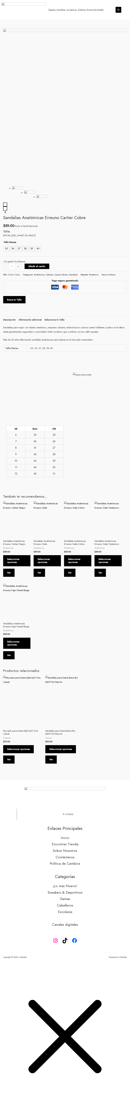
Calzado (49, 274)
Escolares (65, 911)
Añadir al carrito (36, 266)
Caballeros (65, 905)
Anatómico (94, 274)
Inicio (65, 837)
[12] (41, 201)
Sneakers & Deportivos (65, 892)
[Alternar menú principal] (118, 10)
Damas (65, 274)
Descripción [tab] (9, 319)
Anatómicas (39, 274)
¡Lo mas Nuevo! (65, 885)
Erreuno (112, 274)
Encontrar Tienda (65, 844)
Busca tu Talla (14, 299)
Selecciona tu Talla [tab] (54, 319)
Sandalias (73, 274)
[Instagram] (55, 940)
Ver (9, 572)
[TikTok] (65, 940)
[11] (29, 197)
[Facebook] (74, 940)
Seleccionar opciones (13, 560)
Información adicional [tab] (30, 319)
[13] (65, 106)
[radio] (6, 248)
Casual (57, 274)
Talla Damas (9, 242)
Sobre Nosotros (65, 850)
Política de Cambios (65, 863)
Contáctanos (65, 857)
